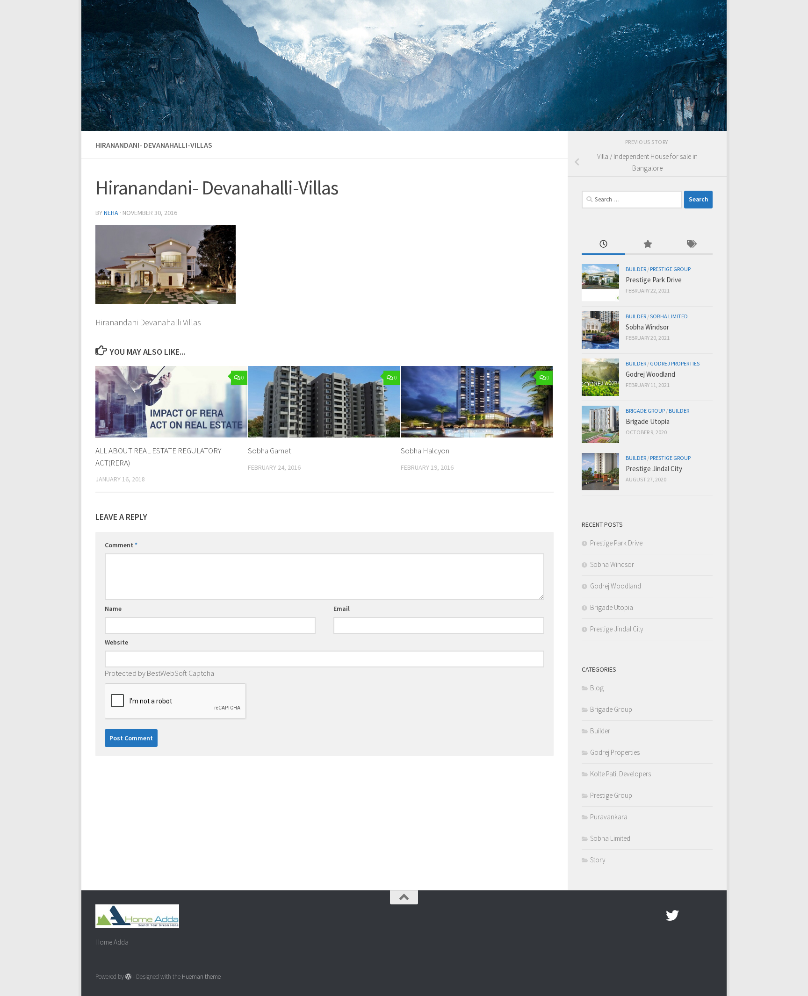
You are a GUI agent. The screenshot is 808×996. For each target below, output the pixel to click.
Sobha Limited (669, 316)
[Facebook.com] (655, 915)
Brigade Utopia (648, 421)
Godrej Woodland (650, 374)
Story (598, 859)
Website (116, 642)
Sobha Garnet (269, 450)
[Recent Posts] (603, 245)
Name (113, 608)
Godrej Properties (675, 363)
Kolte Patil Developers (620, 773)
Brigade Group (645, 410)
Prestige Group (670, 268)
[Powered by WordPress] (128, 977)
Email (341, 608)
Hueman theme (201, 977)
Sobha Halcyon (425, 450)
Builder (636, 268)
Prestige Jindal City (654, 468)
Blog (597, 687)
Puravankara (609, 816)
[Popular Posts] (647, 245)
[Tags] (691, 245)
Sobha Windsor (647, 326)
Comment (121, 545)
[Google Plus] (689, 915)
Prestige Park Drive (654, 279)
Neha (111, 212)
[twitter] (672, 915)
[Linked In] (706, 915)
